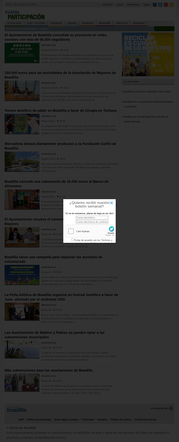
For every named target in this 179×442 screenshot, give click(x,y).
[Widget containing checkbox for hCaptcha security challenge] (92, 231)
